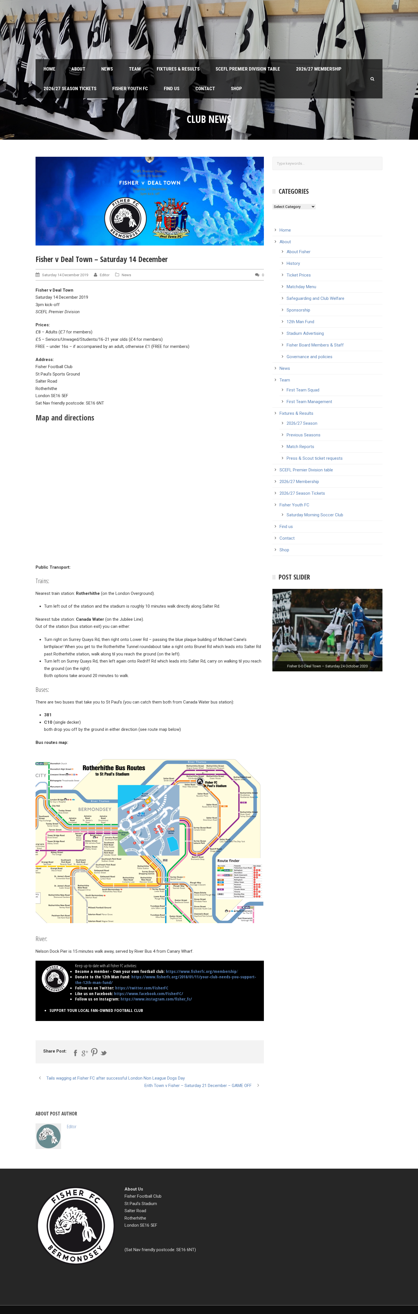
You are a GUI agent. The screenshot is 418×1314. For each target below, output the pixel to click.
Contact (205, 88)
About (78, 69)
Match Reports (300, 446)
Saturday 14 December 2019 (65, 275)
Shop (236, 88)
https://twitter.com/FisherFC (141, 988)
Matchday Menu (301, 286)
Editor (104, 275)
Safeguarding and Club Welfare (315, 298)
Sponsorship (298, 310)
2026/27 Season (302, 423)
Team (135, 69)
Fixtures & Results (178, 69)
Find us (171, 88)
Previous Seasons (303, 435)
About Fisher (299, 251)
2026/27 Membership (319, 69)
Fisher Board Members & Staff (315, 345)
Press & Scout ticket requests (315, 458)
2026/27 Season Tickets (70, 88)
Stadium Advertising (305, 333)
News (107, 69)
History (293, 263)
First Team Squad (303, 390)
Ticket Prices (299, 275)
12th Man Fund (300, 321)
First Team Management (309, 401)
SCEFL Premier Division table (248, 69)
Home (49, 69)
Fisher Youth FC (130, 88)
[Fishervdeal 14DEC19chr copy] (150, 201)
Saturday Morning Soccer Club (315, 514)
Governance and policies (309, 356)
